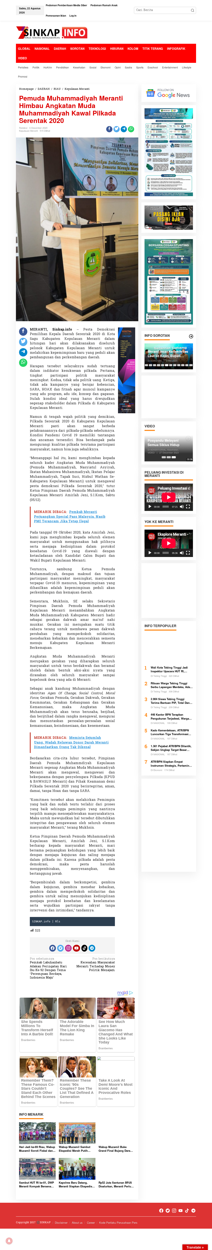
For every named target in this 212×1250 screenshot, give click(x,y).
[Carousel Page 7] (170, 365)
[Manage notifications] (9, 1241)
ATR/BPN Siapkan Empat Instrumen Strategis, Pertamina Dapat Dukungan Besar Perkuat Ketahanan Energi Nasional (171, 763)
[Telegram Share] (124, 129)
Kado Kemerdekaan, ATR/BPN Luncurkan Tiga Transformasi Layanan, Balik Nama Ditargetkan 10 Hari (172, 732)
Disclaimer (61, 1222)
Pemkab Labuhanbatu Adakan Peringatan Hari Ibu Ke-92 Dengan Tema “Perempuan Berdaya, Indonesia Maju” (48, 968)
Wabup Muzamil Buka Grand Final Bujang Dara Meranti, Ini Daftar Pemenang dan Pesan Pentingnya (114, 1149)
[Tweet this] (116, 129)
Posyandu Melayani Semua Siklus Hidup (163, 442)
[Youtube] (76, 948)
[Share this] (109, 129)
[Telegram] (92, 948)
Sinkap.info (62, 329)
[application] (169, 497)
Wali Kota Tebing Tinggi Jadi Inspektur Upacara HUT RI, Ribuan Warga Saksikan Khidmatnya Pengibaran (169, 669)
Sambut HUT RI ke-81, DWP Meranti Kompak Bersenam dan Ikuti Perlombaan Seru (36, 1184)
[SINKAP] (52, 33)
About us (77, 1222)
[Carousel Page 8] (174, 365)
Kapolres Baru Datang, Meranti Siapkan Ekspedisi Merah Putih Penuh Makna (76, 1184)
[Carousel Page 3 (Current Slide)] (174, 457)
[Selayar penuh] (188, 507)
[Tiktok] (84, 948)
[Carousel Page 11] (187, 365)
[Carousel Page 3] (154, 365)
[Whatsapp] (131, 129)
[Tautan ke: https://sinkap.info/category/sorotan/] (191, 336)
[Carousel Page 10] (182, 365)
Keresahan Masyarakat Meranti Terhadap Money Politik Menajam (95, 965)
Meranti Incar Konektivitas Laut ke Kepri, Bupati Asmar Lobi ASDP (168, 353)
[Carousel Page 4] (158, 365)
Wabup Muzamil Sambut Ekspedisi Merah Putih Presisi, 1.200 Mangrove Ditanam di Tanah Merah (74, 1149)
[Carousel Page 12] (191, 365)
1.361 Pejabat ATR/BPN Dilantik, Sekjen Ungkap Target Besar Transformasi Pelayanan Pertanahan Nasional (171, 748)
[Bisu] (182, 507)
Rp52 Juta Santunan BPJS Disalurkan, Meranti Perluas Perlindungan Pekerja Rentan (116, 1184)
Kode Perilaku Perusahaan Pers (118, 1222)
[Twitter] (60, 948)
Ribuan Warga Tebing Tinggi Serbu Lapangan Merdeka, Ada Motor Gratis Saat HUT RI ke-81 (170, 685)
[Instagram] (68, 948)
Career (91, 1222)
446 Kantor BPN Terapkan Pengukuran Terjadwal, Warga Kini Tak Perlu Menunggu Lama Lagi (171, 716)
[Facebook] (52, 948)
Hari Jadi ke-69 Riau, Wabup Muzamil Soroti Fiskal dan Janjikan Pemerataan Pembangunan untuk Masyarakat (37, 1149)
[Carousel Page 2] (150, 365)
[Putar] (150, 507)
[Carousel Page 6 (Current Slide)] (166, 365)
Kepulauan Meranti (28, 130)
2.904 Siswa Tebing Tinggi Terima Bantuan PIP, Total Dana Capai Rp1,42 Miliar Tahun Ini (171, 701)
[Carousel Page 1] (146, 365)
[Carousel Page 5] (162, 365)
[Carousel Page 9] (179, 365)
